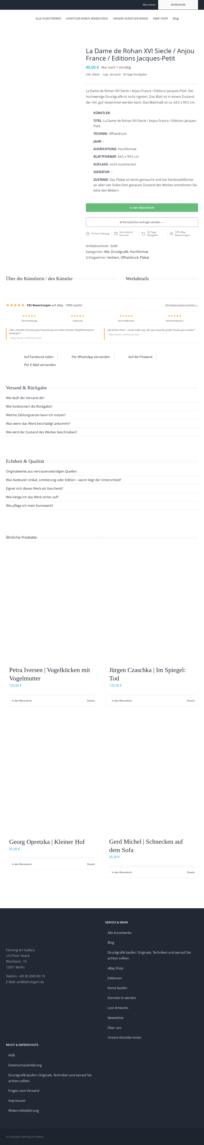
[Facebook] (18, 997)
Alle (106, 252)
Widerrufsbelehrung (23, 1110)
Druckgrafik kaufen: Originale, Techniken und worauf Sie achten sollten (149, 955)
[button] (192, 18)
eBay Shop (115, 968)
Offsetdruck (129, 257)
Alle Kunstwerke (119, 933)
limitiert (113, 257)
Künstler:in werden (122, 998)
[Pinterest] (12, 997)
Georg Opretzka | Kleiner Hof (47, 841)
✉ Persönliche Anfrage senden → (142, 222)
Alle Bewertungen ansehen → (181, 305)
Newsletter (116, 1018)
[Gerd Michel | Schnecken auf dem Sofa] (152, 774)
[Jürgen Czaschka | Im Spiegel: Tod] (152, 602)
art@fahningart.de (30, 982)
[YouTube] (23, 997)
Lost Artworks (118, 1008)
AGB (11, 1055)
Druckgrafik (119, 252)
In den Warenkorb (142, 207)
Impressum (17, 1100)
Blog (111, 942)
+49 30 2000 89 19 (31, 976)
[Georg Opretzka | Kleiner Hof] (52, 774)
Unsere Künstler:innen (124, 1037)
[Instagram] (7, 997)
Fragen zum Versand (23, 1090)
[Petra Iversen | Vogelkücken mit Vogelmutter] (52, 602)
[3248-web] (41, 51)
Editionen (115, 978)
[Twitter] (28, 997)
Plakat (144, 257)
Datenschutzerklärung (25, 1065)
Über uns (115, 1028)
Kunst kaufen (117, 988)
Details (91, 700)
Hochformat (139, 252)
